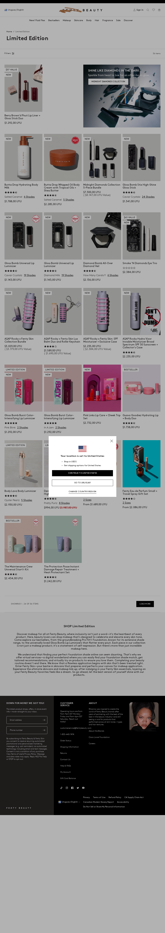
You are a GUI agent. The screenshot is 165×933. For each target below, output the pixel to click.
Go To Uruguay (82, 483)
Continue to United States (82, 473)
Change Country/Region (82, 492)
